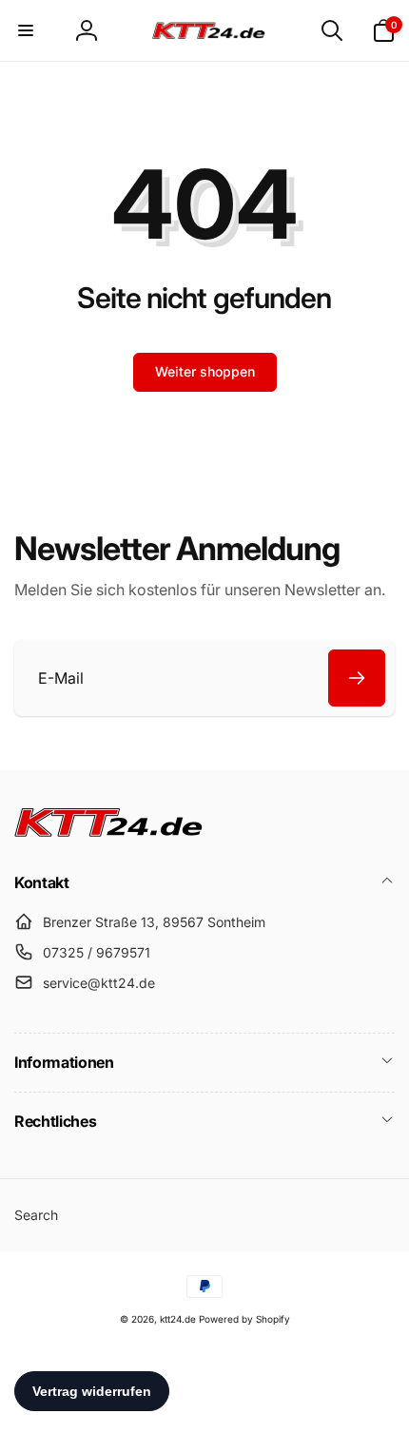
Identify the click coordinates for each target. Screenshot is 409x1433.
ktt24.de (178, 1319)
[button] (26, 30)
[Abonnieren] (356, 678)
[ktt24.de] (109, 831)
